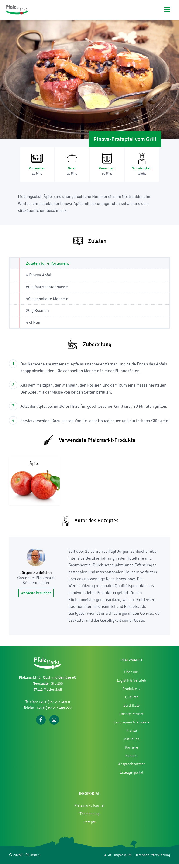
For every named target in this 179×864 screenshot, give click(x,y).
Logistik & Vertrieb (131, 680)
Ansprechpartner (131, 764)
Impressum (123, 855)
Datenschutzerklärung (152, 855)
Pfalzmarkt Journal (89, 805)
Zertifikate (131, 705)
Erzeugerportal (131, 772)
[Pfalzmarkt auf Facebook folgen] (41, 719)
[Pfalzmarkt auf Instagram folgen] (54, 719)
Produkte (130, 689)
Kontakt (131, 755)
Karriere (131, 747)
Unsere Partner (131, 714)
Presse (131, 730)
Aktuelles (131, 739)
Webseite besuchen (36, 593)
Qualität (131, 697)
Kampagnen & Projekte (131, 722)
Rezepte (89, 822)
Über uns (131, 672)
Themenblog (89, 813)
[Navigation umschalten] (167, 10)
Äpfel (34, 463)
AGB (107, 855)
